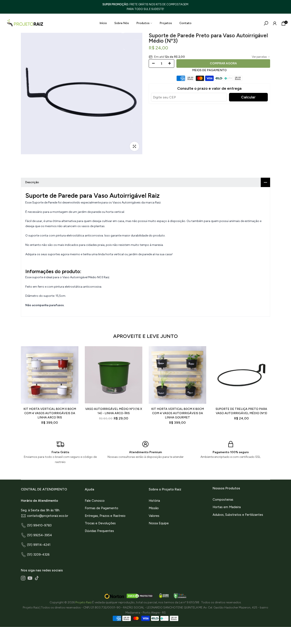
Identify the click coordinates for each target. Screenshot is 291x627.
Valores (154, 516)
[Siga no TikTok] (37, 578)
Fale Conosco (95, 501)
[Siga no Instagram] (23, 578)
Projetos (166, 23)
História (154, 501)
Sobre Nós (121, 23)
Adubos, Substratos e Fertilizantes (238, 515)
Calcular (248, 97)
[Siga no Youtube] (29, 578)
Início (103, 23)
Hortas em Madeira (227, 507)
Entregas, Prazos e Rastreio (105, 516)
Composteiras (223, 500)
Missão (154, 508)
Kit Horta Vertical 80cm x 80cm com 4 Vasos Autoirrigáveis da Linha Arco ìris (49, 413)
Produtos (143, 23)
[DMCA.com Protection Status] (140, 596)
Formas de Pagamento (101, 508)
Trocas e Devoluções (100, 523)
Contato (185, 23)
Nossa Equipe (159, 523)
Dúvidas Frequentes (99, 531)
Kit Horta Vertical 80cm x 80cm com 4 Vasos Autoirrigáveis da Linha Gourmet (177, 413)
